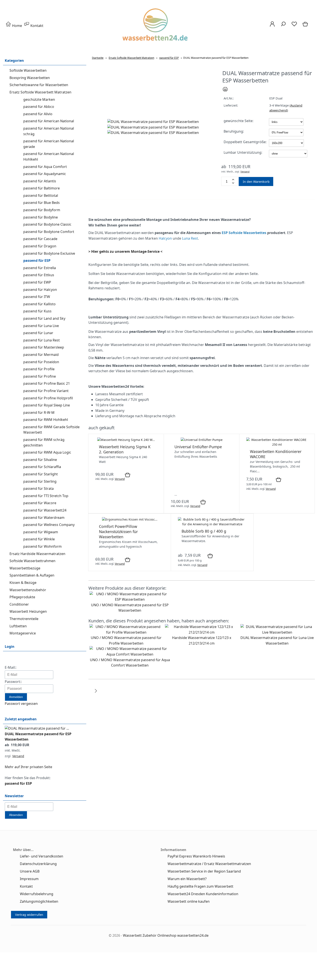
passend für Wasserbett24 (44, 510)
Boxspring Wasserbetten (29, 77)
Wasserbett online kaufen (189, 901)
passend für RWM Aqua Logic (47, 452)
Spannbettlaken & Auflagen (31, 575)
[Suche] (283, 26)
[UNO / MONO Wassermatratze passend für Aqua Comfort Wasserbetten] (129, 654)
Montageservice (22, 633)
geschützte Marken (39, 99)
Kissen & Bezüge (22, 582)
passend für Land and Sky (44, 318)
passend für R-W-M (39, 412)
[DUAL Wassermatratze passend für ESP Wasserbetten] (37, 728)
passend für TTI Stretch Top (45, 495)
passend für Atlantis (39, 181)
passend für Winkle (39, 539)
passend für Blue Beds (41, 202)
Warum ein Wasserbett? (187, 878)
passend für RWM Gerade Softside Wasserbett (51, 430)
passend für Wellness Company (49, 524)
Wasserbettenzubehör (27, 590)
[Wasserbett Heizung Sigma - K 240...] (126, 440)
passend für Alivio (37, 114)
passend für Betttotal (40, 195)
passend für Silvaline (40, 459)
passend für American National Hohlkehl (48, 156)
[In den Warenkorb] (127, 475)
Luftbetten (18, 626)
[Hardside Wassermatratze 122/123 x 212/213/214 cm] (201, 632)
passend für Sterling (39, 481)
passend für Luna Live (41, 325)
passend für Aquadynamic (44, 173)
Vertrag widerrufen (29, 915)
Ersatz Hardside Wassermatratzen (37, 553)
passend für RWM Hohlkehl (45, 419)
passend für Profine (39, 376)
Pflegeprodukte (22, 597)
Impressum (29, 878)
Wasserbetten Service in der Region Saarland (204, 871)
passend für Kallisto (39, 304)
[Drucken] (225, 90)
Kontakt (36, 25)
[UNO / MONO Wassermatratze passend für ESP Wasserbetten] (129, 599)
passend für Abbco (38, 106)
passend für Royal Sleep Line (46, 405)
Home (16, 25)
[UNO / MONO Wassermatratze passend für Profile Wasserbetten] (126, 632)
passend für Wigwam (40, 532)
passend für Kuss (37, 311)
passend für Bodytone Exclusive (49, 253)
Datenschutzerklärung (38, 863)
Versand (18, 756)
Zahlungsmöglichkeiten (39, 901)
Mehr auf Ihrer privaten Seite (28, 766)
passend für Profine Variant (46, 390)
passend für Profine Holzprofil (48, 398)
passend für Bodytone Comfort (48, 231)
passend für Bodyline (40, 217)
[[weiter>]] (96, 693)
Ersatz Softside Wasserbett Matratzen (40, 92)
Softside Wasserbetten (28, 70)
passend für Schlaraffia (42, 466)
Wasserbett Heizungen (28, 611)
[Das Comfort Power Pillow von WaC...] (129, 519)
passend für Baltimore (41, 188)
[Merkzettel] (294, 26)
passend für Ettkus (38, 275)
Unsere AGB (29, 871)
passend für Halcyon (40, 289)
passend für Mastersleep (43, 347)
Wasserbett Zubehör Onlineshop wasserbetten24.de (166, 935)
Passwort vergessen (21, 703)
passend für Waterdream (43, 517)
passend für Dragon (39, 246)
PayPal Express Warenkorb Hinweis (196, 856)
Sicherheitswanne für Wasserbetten (38, 84)
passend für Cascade (40, 238)
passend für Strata (38, 488)
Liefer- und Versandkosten (41, 856)
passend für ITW (36, 296)
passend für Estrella (39, 267)
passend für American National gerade (48, 144)
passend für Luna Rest (41, 340)
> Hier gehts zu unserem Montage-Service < (125, 251)
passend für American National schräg (48, 131)
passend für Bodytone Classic (47, 224)
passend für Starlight (40, 474)
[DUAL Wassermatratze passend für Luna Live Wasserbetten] (277, 632)
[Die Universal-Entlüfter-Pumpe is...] (202, 440)
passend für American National (48, 121)
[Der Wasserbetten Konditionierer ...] (277, 444)
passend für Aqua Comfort (45, 166)
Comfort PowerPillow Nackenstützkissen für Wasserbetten (118, 531)
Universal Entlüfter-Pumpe (198, 446)
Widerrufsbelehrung (36, 893)
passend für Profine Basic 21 (46, 383)
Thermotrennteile (23, 618)
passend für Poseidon (41, 362)
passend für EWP (37, 282)
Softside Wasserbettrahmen (32, 560)
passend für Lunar (38, 332)
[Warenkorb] (306, 26)
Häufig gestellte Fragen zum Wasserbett (200, 886)
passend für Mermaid (41, 354)
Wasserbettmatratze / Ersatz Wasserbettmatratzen (209, 863)
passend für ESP (36, 260)
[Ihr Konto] (272, 26)
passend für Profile (39, 369)
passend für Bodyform (41, 210)
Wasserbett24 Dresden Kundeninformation (203, 893)
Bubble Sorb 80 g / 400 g (204, 531)
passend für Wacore (39, 503)
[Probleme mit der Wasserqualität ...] (212, 524)
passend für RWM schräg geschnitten (43, 442)
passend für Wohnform (42, 546)
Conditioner (19, 604)
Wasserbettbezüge (24, 568)
